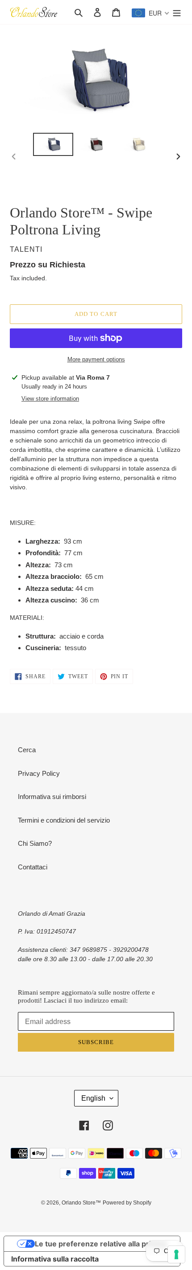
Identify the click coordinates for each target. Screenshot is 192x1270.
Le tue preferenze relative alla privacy (101, 1243)
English (93, 1098)
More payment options (96, 359)
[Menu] (176, 12)
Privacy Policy (39, 773)
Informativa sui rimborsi (52, 796)
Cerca (27, 750)
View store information (50, 398)
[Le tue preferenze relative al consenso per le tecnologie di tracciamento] (176, 1254)
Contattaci (32, 867)
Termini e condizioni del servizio (64, 820)
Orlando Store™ (81, 1203)
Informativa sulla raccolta (55, 1258)
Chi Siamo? (35, 843)
